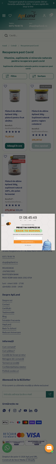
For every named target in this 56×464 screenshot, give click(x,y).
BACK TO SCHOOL (28, 230)
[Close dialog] (3, 215)
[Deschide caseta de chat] (49, 448)
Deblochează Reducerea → (28, 241)
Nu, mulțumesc (28, 245)
